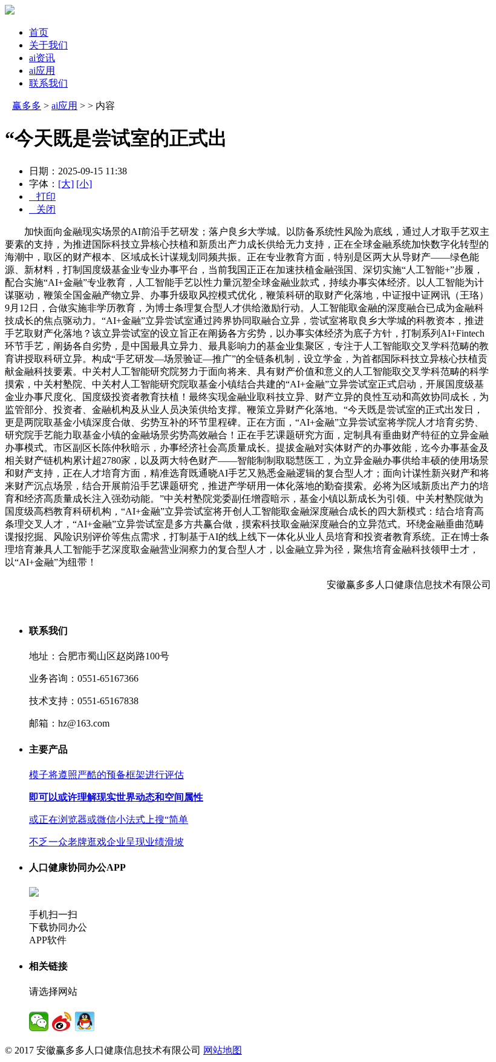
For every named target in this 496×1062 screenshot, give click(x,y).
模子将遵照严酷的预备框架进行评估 (106, 775)
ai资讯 (42, 58)
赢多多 (26, 106)
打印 (42, 196)
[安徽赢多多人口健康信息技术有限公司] (10, 11)
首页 (38, 32)
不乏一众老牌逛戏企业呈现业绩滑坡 (106, 842)
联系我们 (48, 83)
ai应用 (42, 70)
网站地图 (222, 1050)
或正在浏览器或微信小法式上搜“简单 (108, 819)
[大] (66, 184)
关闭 (42, 209)
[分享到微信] (38, 1021)
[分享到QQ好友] (84, 1021)
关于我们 (48, 45)
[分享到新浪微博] (61, 1021)
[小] (84, 184)
